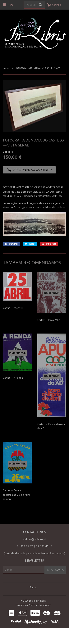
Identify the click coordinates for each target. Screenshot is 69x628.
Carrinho (56, 4)
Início (6, 68)
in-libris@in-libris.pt (34, 539)
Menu (10, 4)
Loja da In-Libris (37, 600)
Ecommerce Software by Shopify (33, 605)
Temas (33, 587)
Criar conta (55, 569)
